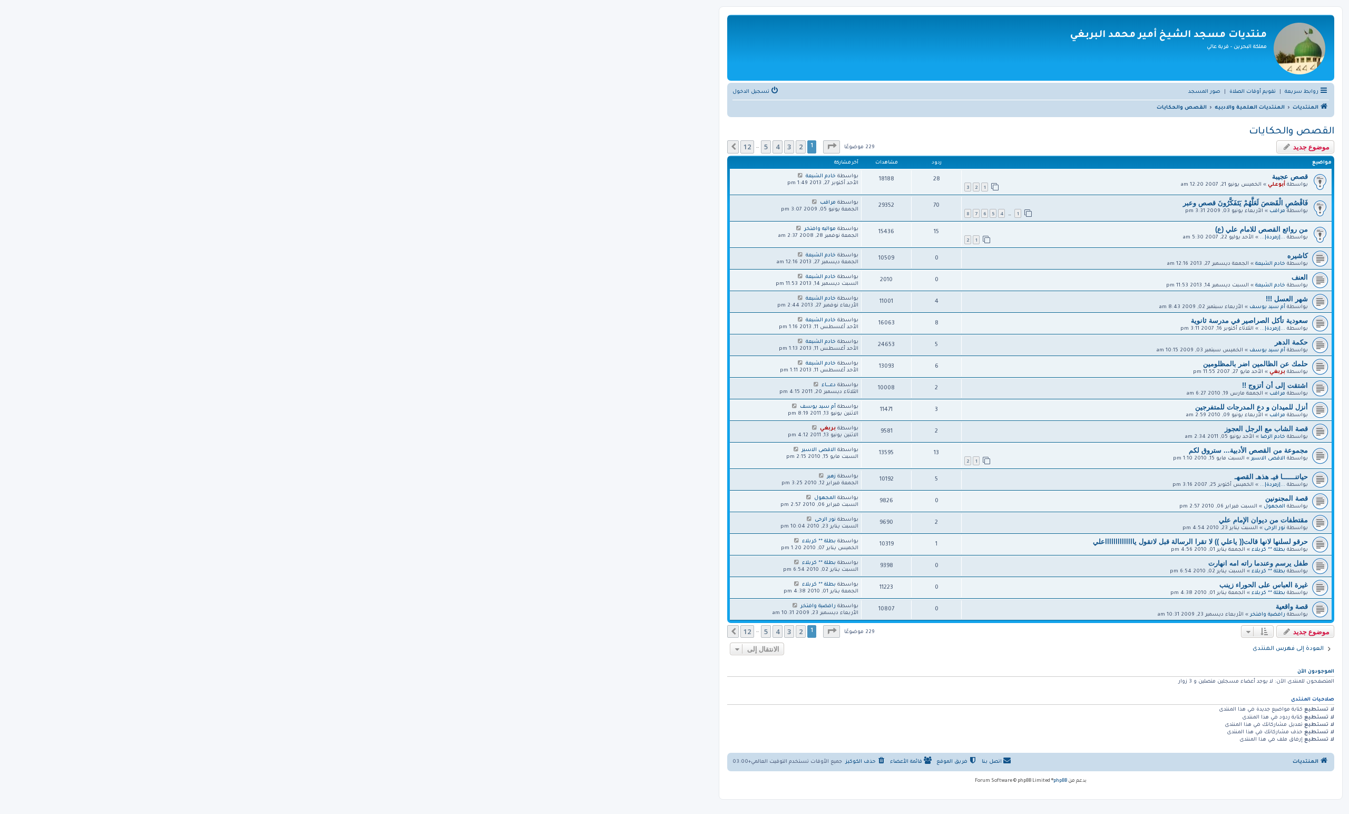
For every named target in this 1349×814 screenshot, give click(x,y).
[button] (831, 146)
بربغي (1277, 372)
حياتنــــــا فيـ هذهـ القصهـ (1271, 477)
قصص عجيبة (1290, 176)
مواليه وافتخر (820, 229)
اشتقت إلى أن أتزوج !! (1275, 385)
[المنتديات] (1299, 47)
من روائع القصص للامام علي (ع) (1261, 229)
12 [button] (747, 146)
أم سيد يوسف (1267, 307)
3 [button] (789, 146)
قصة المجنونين (1286, 498)
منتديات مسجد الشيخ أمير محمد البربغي (1168, 35)
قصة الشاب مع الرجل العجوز (1266, 429)
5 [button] (766, 146)
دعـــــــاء (829, 385)
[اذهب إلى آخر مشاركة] (800, 176)
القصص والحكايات (1291, 132)
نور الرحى (1274, 528)
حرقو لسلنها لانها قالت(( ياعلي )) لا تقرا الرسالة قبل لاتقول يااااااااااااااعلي (1200, 541)
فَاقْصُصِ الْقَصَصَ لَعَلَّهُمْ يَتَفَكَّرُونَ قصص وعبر (1245, 203)
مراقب (1277, 211)
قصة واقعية (1292, 606)
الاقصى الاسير (1268, 459)
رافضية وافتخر (1267, 615)
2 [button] (801, 146)
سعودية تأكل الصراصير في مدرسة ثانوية (1249, 320)
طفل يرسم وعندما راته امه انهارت (1258, 563)
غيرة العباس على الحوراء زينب (1263, 585)
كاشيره (1297, 256)
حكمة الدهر (1291, 342)
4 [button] (777, 146)
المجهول (1274, 507)
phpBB (1060, 781)
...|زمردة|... (1272, 238)
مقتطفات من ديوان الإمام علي (1263, 520)
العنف (1300, 277)
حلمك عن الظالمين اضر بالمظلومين (1255, 364)
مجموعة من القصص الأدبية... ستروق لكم (1248, 450)
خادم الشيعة (821, 176)
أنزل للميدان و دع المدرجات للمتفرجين (1251, 407)
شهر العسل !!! (1287, 299)
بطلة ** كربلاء (1268, 550)
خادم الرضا (1272, 437)
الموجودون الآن (1315, 672)
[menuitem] (1252, 92)
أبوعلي (1276, 185)
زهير (831, 477)
